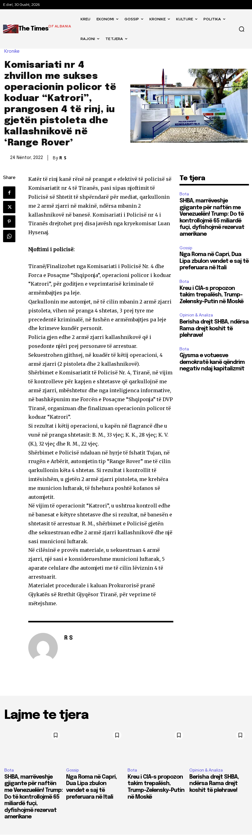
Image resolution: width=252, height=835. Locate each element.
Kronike (12, 51)
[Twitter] (9, 207)
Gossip (185, 247)
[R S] (43, 647)
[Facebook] (9, 192)
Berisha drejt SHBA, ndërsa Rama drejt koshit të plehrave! (214, 328)
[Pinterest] (9, 221)
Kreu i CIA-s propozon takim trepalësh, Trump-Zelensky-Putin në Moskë (211, 295)
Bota (184, 194)
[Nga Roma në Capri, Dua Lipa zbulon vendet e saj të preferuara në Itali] (95, 745)
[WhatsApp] (9, 236)
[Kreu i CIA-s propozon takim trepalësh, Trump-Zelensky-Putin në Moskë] (157, 745)
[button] (241, 29)
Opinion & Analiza (196, 315)
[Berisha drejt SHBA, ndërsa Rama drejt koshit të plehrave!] (218, 745)
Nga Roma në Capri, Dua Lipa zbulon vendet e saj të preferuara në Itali (214, 261)
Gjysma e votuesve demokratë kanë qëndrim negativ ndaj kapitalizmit (212, 362)
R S (63, 158)
